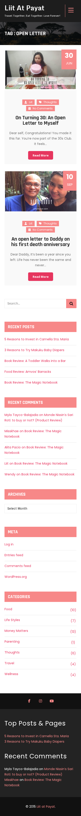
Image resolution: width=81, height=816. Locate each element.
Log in (9, 544)
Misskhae (11, 431)
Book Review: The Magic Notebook (31, 382)
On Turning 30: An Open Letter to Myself (40, 120)
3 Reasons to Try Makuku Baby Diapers (34, 350)
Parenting (12, 641)
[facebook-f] (29, 701)
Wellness (11, 674)
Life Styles (12, 620)
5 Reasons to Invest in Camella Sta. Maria (36, 339)
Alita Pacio (12, 447)
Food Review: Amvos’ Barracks (27, 371)
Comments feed (17, 566)
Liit (30, 102)
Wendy (10, 474)
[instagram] (40, 701)
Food (8, 609)
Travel (9, 663)
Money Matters (16, 630)
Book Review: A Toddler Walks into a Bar (35, 361)
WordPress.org (15, 576)
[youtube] (51, 701)
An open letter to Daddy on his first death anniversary (40, 242)
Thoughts (50, 102)
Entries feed (13, 555)
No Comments (42, 108)
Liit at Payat (46, 806)
